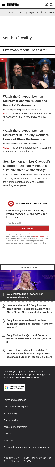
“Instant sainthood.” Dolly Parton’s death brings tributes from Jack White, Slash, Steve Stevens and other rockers (29, 309)
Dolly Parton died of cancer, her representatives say (24, 296)
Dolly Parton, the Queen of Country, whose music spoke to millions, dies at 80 (28, 338)
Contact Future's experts (16, 406)
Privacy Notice (38, 236)
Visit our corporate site (27, 377)
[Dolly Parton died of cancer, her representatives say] (27, 285)
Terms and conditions (15, 399)
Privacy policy (10, 413)
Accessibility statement (15, 426)
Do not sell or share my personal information (27, 447)
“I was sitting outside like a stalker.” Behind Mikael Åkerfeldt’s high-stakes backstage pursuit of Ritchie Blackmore (29, 353)
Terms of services (35, 234)
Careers (8, 433)
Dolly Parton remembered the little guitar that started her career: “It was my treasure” (29, 323)
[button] (3, 4)
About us (8, 440)
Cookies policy (11, 420)
